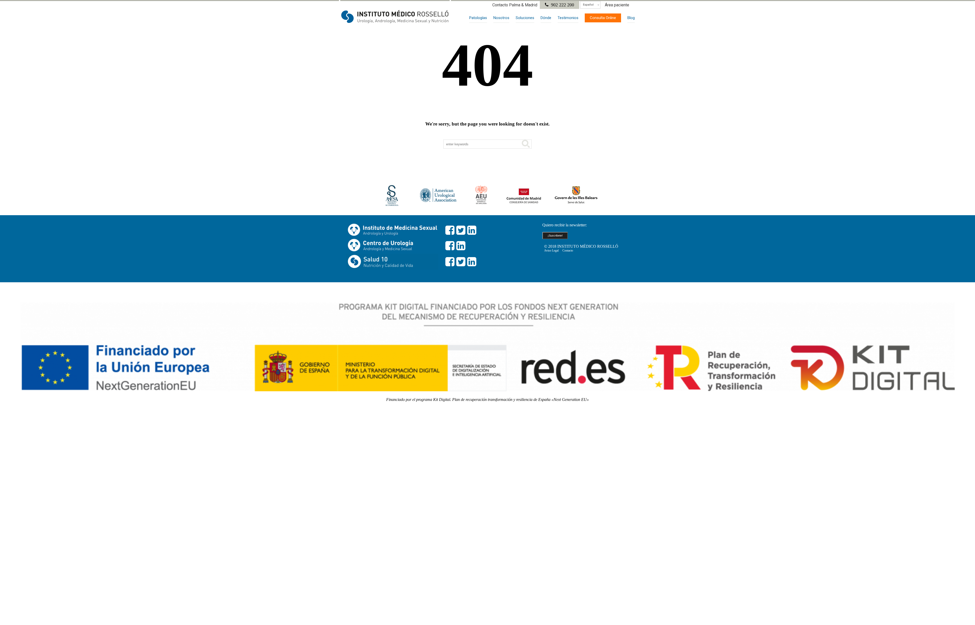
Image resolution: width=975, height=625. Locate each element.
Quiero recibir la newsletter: (564, 225)
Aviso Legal (551, 250)
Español (588, 4)
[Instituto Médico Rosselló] (395, 16)
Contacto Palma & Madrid (514, 5)
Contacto (567, 250)
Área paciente (617, 5)
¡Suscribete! (555, 235)
